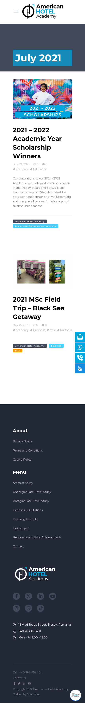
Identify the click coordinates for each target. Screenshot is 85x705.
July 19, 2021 (21, 164)
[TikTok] (40, 608)
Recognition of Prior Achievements (37, 537)
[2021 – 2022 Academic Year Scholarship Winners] (42, 99)
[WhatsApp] (28, 608)
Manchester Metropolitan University (35, 226)
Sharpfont (33, 694)
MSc (53, 330)
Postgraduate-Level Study (31, 501)
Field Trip (56, 345)
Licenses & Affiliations (28, 510)
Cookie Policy (22, 459)
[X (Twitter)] (28, 596)
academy (22, 169)
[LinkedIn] (40, 596)
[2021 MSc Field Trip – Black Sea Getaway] (42, 272)
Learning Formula (25, 519)
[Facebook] (16, 596)
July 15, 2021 (21, 325)
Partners (66, 330)
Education (40, 169)
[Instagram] (16, 608)
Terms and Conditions (28, 450)
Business (39, 330)
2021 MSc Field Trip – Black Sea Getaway (38, 308)
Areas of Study (23, 483)
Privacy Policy (22, 441)
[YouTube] (52, 596)
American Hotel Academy (29, 221)
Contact (18, 546)
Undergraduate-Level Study (32, 492)
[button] (75, 695)
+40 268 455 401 (30, 672)
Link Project (21, 528)
